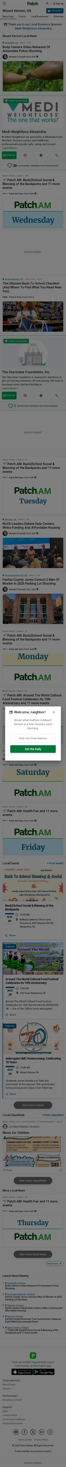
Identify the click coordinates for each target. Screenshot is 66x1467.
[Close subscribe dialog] (54, 712)
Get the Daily (33, 749)
